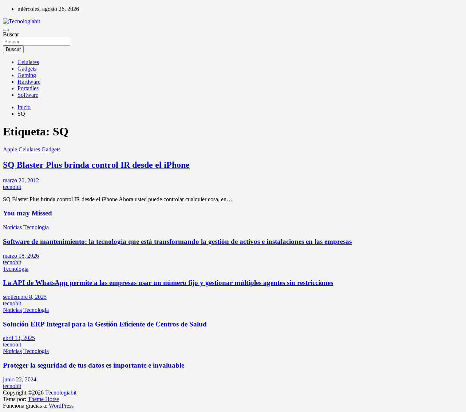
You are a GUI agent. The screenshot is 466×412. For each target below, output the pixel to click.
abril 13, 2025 (19, 338)
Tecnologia (36, 227)
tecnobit (12, 187)
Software (27, 95)
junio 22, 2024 (19, 379)
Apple (10, 149)
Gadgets (26, 69)
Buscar (11, 34)
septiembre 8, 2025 (25, 297)
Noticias (12, 227)
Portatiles (28, 88)
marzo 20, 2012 (21, 180)
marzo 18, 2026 (21, 256)
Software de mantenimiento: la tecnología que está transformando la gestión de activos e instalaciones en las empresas (177, 241)
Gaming (26, 75)
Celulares (28, 62)
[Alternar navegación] (6, 30)
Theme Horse (43, 399)
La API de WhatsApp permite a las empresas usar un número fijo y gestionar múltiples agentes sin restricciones (168, 282)
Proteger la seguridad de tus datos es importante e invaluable (93, 365)
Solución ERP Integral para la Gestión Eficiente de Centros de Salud (105, 324)
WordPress (61, 406)
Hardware (28, 82)
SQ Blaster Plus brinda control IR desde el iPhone (96, 165)
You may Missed (27, 213)
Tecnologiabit (60, 392)
